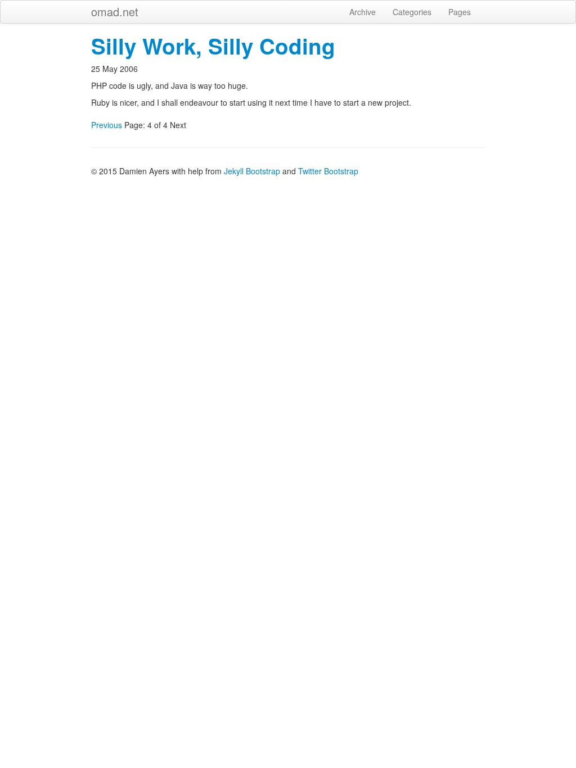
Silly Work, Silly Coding (213, 45)
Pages (459, 11)
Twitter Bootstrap (328, 171)
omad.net (114, 11)
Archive (362, 11)
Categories (412, 11)
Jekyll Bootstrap (252, 171)
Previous (106, 124)
